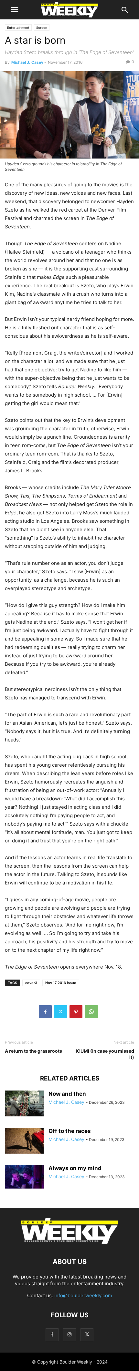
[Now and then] (24, 1103)
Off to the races (69, 1131)
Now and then (67, 1094)
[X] (60, 1011)
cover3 (31, 983)
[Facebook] (45, 1011)
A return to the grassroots (33, 1051)
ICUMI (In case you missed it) (105, 1054)
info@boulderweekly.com (83, 1295)
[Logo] (69, 1242)
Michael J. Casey (27, 62)
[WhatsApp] (91, 1011)
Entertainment (18, 27)
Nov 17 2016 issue (60, 983)
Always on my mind (75, 1168)
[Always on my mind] (24, 1177)
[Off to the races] (24, 1141)
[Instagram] (69, 1335)
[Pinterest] (76, 1011)
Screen (41, 27)
